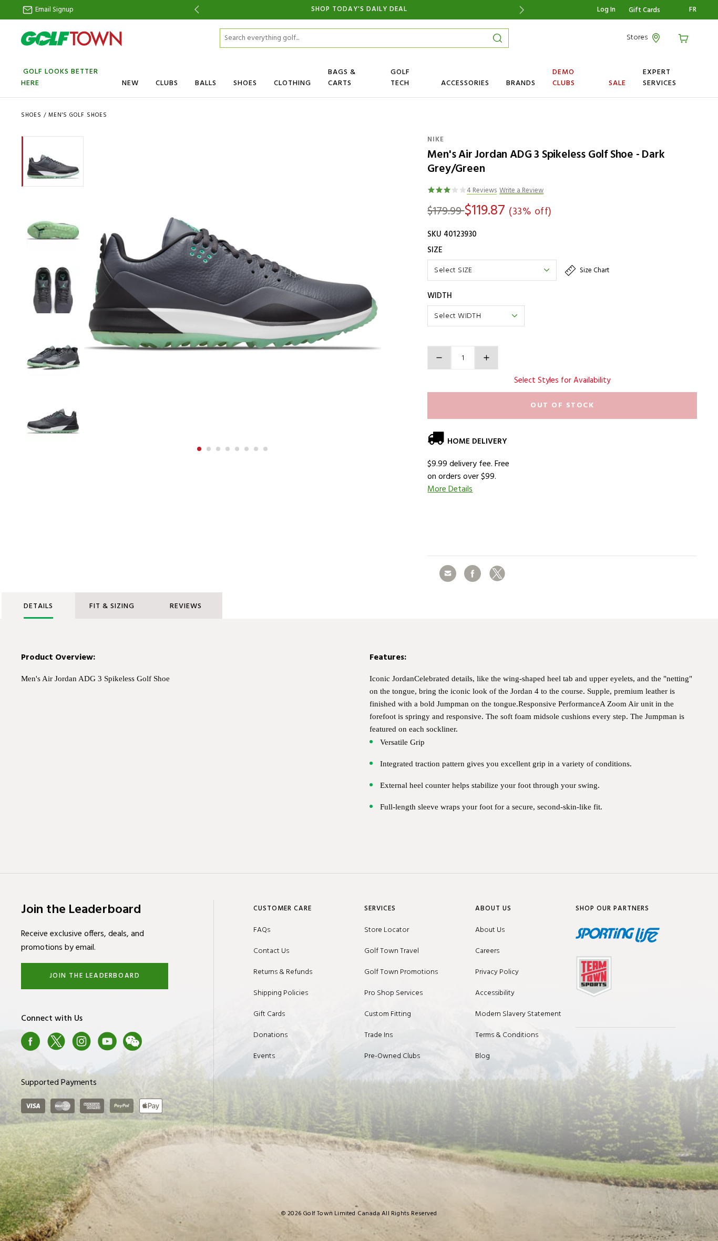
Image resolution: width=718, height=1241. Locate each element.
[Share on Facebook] (472, 573)
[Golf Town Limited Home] (71, 38)
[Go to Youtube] (107, 1041)
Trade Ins (378, 1035)
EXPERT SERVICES (659, 77)
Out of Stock (562, 405)
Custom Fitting (387, 1014)
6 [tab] (247, 447)
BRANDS (521, 83)
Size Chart (593, 270)
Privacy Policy (497, 972)
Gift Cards (644, 10)
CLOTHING (292, 83)
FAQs (261, 930)
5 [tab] (238, 447)
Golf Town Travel (391, 951)
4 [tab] (228, 447)
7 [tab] (257, 447)
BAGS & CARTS (342, 77)
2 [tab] (210, 447)
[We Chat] (132, 1041)
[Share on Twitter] (497, 573)
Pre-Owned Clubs (392, 1056)
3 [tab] (219, 447)
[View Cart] (685, 37)
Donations (270, 1035)
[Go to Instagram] (81, 1041)
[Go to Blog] (158, 1041)
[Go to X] (56, 1041)
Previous (194, 9)
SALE (617, 83)
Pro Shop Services (393, 993)
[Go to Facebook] (30, 1041)
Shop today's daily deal (359, 9)
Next (523, 9)
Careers (487, 951)
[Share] (447, 573)
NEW (130, 83)
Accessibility (495, 993)
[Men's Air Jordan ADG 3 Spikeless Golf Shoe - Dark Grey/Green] (232, 284)
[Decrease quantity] (439, 358)
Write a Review (521, 191)
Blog (482, 1056)
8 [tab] (266, 447)
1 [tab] (200, 447)
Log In (606, 9)
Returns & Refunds (282, 972)
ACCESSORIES (465, 83)
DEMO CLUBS (563, 77)
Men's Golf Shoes (77, 115)
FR (693, 10)
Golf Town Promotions (401, 972)
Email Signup (54, 9)
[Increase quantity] (486, 358)
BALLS (206, 83)
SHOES (245, 83)
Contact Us (271, 951)
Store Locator (386, 930)
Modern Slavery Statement (518, 1014)
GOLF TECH (400, 77)
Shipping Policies (280, 993)
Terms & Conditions (506, 1035)
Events (264, 1056)
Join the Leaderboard (94, 975)
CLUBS (167, 83)
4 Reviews (482, 191)
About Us (490, 930)
